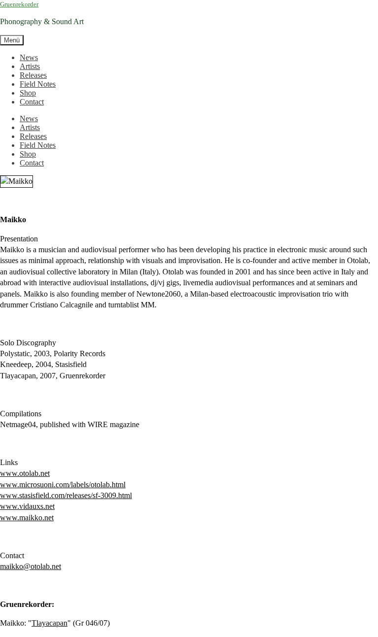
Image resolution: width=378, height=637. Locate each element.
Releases (33, 75)
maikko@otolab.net (30, 566)
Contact (32, 102)
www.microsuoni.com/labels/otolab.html (63, 484)
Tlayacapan (49, 623)
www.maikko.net (27, 517)
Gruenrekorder (19, 4)
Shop (28, 93)
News (29, 57)
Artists (30, 66)
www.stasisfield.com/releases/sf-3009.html (66, 495)
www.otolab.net (25, 473)
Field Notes (38, 84)
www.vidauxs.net (27, 506)
